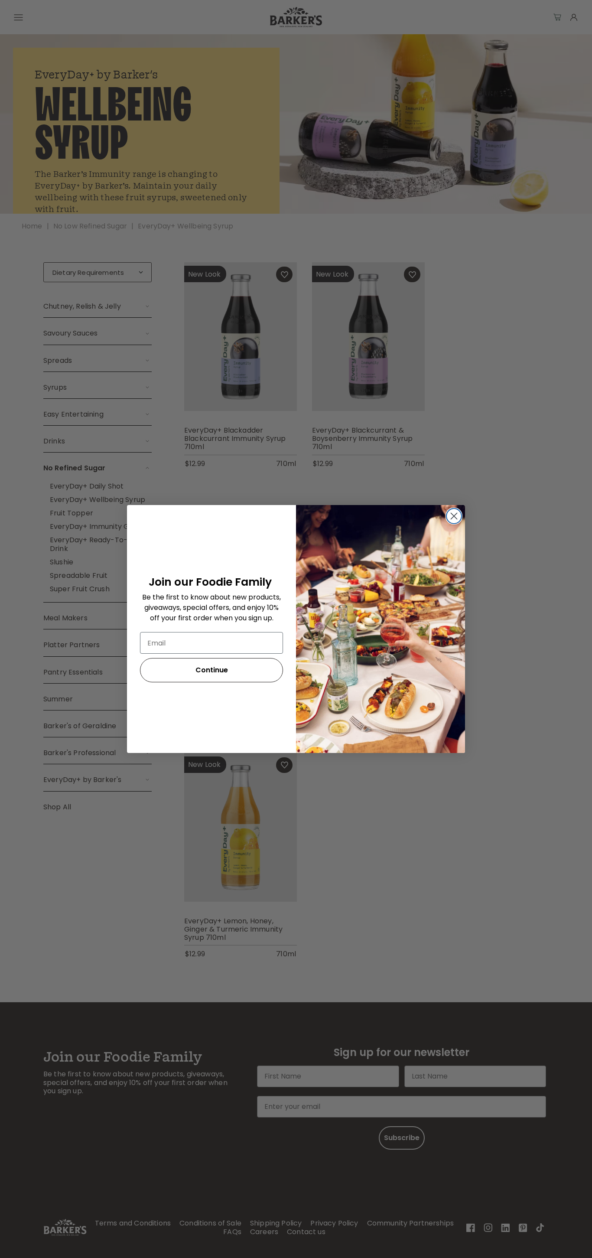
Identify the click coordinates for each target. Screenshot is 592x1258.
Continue (211, 670)
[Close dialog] (454, 516)
